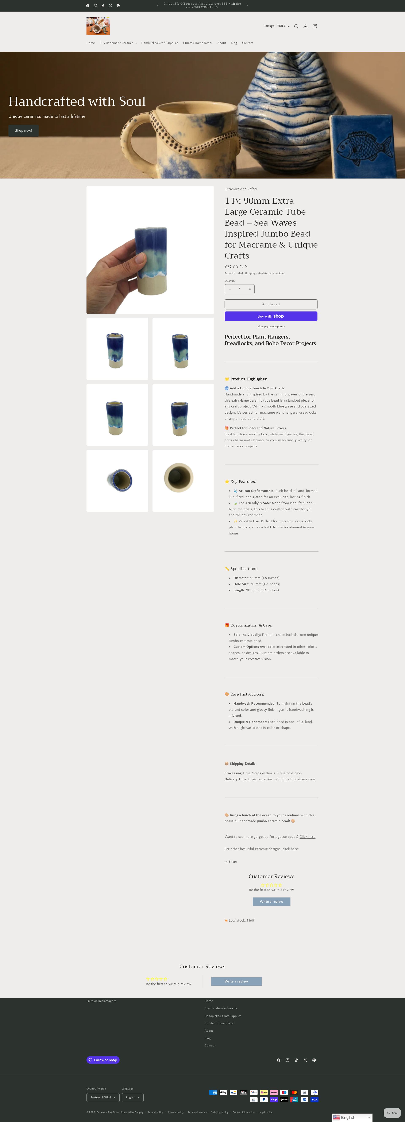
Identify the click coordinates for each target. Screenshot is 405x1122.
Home (209, 1001)
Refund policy (155, 1112)
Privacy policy (176, 1112)
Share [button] (233, 861)
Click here (307, 837)
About (209, 1031)
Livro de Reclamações (101, 1001)
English (347, 1117)
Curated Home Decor (219, 1023)
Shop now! (23, 131)
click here (290, 849)
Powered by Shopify (132, 1112)
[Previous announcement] (157, 6)
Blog (208, 1038)
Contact (210, 1045)
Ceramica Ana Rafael (108, 1112)
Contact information (244, 1112)
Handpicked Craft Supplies (223, 1016)
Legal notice (266, 1112)
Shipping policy (220, 1112)
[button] (118, 43)
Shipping (250, 273)
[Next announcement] (247, 6)
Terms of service (197, 1112)
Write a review (271, 902)
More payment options (271, 326)
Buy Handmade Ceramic (221, 1008)
